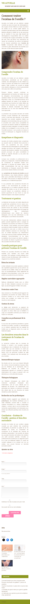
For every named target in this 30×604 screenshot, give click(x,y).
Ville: (3, 478)
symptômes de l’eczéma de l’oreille (14, 173)
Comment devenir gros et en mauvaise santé (13, 580)
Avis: (3, 486)
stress (5, 307)
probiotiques (5, 400)
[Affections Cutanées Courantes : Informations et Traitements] (7, 548)
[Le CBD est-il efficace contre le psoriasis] (7, 563)
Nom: (3, 461)
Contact (4, 601)
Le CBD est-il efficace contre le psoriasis (6, 569)
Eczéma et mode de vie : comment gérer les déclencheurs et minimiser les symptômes (19, 555)
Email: (3, 469)
